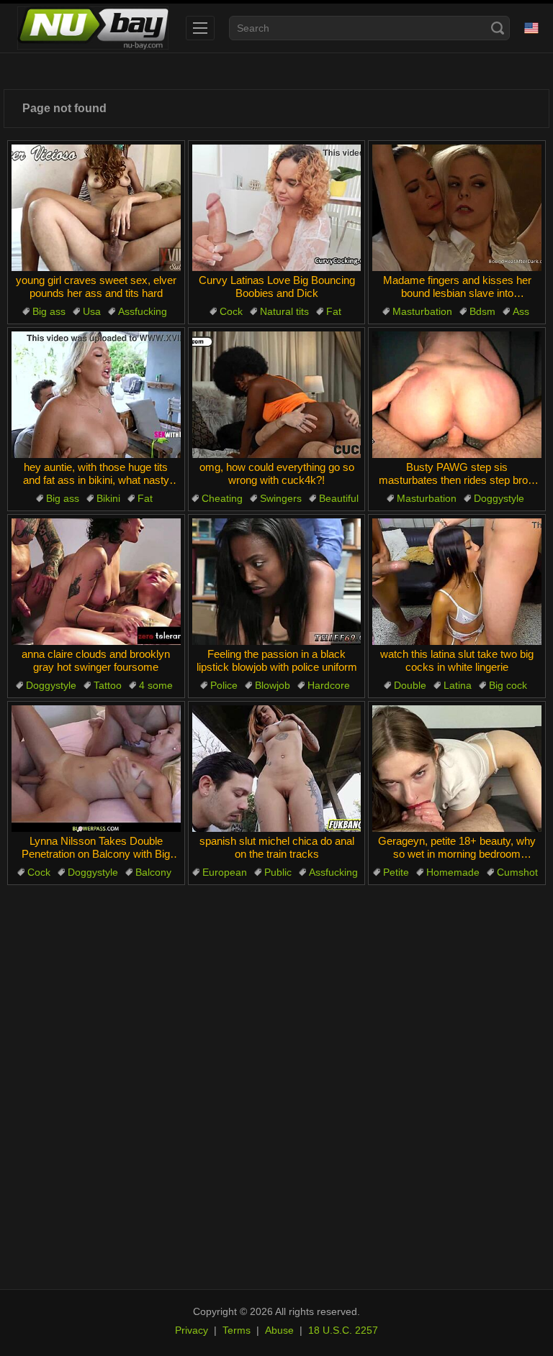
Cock (231, 311)
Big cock (508, 685)
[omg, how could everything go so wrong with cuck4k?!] (276, 394)
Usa (92, 311)
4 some (156, 685)
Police (224, 685)
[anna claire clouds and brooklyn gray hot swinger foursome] (96, 581)
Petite (396, 872)
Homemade (453, 872)
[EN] (531, 28)
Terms (236, 1330)
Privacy (191, 1330)
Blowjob (272, 685)
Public (278, 872)
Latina (458, 685)
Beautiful (339, 498)
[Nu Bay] (92, 28)
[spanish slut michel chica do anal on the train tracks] (276, 768)
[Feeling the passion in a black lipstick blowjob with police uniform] (276, 581)
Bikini (108, 498)
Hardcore (328, 685)
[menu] (200, 28)
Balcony (153, 872)
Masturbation (422, 311)
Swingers (281, 498)
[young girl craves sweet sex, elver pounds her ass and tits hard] (96, 208)
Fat (333, 311)
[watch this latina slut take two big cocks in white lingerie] (456, 581)
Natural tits (284, 311)
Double (410, 685)
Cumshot (517, 872)
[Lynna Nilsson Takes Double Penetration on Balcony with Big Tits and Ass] (96, 768)
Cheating (222, 498)
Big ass (49, 311)
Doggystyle (499, 498)
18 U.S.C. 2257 (343, 1330)
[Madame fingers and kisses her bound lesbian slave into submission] (456, 208)
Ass (521, 311)
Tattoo (108, 685)
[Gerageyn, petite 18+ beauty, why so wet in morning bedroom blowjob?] (456, 768)
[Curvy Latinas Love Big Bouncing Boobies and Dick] (276, 208)
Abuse (279, 1330)
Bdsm (482, 311)
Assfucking (142, 311)
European (224, 872)
